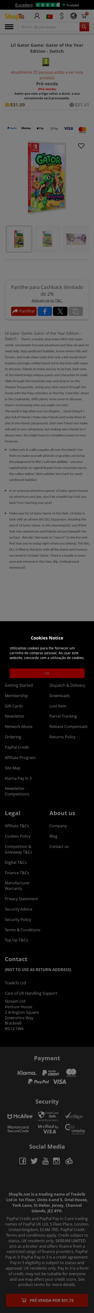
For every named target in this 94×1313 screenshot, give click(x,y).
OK (47, 673)
